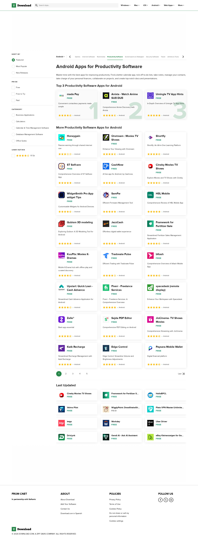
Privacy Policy (115, 499)
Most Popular (21, 66)
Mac (136, 5)
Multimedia (101, 57)
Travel (163, 57)
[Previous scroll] (70, 57)
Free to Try (20, 94)
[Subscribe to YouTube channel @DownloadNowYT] (171, 500)
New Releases (22, 73)
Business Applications (25, 115)
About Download (67, 499)
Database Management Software (29, 134)
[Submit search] (36, 5)
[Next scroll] (183, 57)
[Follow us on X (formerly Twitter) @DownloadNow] (166, 500)
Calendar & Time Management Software (32, 128)
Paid (18, 100)
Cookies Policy (115, 509)
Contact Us (65, 509)
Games (77, 57)
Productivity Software (115, 57)
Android (155, 5)
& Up (33, 155)
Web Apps (168, 5)
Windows (125, 5)
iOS (144, 5)
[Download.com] (21, 5)
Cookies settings (116, 521)
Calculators (20, 121)
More (180, 5)
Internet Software (88, 57)
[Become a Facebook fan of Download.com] (160, 500)
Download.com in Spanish (71, 513)
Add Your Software (68, 504)
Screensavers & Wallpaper (134, 57)
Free (18, 87)
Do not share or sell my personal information (119, 514)
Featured (20, 60)
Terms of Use (114, 504)
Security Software (152, 57)
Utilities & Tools (173, 57)
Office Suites (21, 141)
